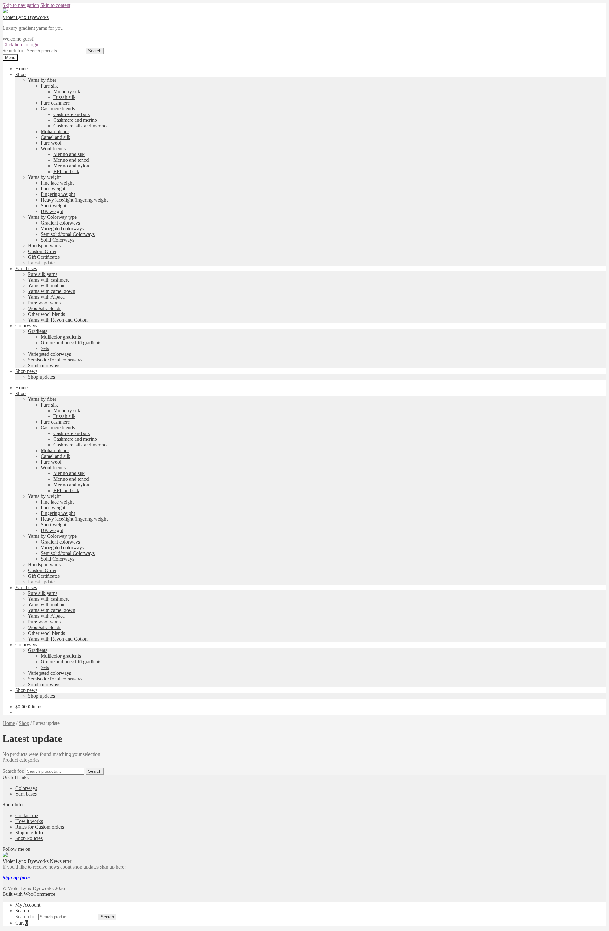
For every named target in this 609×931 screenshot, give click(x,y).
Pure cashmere (55, 103)
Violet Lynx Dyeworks (26, 17)
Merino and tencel (71, 160)
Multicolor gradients (61, 337)
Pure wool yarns (44, 302)
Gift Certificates (44, 257)
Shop (20, 74)
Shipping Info (29, 832)
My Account (27, 905)
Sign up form (16, 877)
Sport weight (53, 205)
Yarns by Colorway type (52, 217)
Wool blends (53, 148)
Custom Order (42, 251)
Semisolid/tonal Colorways (68, 234)
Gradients (37, 331)
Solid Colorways (57, 240)
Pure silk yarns (42, 274)
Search (94, 51)
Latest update (41, 262)
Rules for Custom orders (39, 827)
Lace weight (53, 188)
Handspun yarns (44, 245)
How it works (29, 821)
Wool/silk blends (44, 308)
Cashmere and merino (75, 120)
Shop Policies (29, 838)
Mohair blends (55, 131)
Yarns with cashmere (48, 280)
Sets (45, 348)
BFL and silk (66, 171)
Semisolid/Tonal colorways (55, 359)
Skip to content (55, 5)
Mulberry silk (66, 91)
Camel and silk (55, 137)
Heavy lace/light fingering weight (74, 200)
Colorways (26, 325)
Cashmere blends (58, 108)
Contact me (26, 815)
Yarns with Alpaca (46, 297)
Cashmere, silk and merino (80, 125)
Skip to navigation (21, 5)
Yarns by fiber (42, 80)
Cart (21, 923)
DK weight (52, 211)
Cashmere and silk (71, 114)
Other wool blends (46, 314)
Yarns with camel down (51, 291)
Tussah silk (64, 97)
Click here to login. (22, 44)
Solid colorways (44, 365)
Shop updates (41, 377)
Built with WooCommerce (29, 894)
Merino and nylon (71, 165)
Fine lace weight (57, 183)
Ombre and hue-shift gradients (71, 342)
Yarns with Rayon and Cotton (58, 319)
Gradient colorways (60, 222)
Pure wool (51, 143)
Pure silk (49, 85)
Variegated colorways (62, 228)
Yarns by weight (44, 177)
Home (21, 68)
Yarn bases (26, 268)
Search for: (13, 50)
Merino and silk (69, 154)
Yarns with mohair (46, 285)
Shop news (26, 371)
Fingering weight (58, 194)
